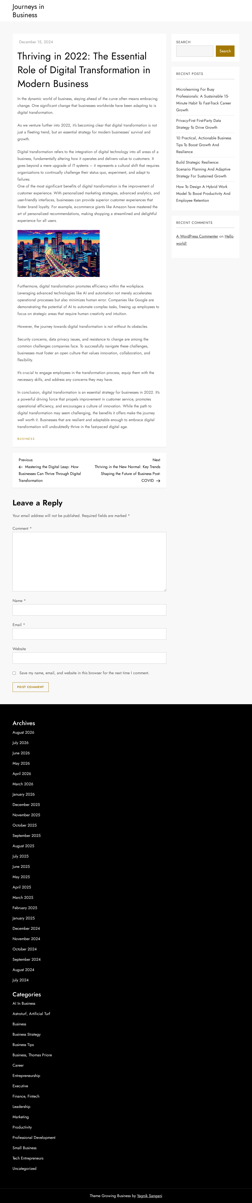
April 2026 (22, 773)
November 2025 (26, 815)
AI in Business (24, 1003)
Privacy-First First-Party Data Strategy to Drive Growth (198, 124)
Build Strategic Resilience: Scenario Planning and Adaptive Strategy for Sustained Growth (203, 169)
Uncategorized (24, 1168)
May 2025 (21, 877)
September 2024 (27, 959)
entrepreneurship (26, 1075)
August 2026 (23, 732)
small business (24, 1148)
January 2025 (24, 918)
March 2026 (23, 784)
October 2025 (25, 825)
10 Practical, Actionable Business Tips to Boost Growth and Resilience (203, 145)
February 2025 (25, 908)
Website (19, 649)
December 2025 (26, 804)
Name (19, 600)
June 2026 (21, 753)
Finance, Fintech (26, 1096)
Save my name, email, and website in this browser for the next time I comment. (84, 673)
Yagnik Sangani (149, 1196)
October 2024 (25, 949)
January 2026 (24, 794)
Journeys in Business (28, 10)
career (18, 1065)
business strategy (27, 1034)
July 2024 (21, 980)
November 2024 (26, 939)
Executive (20, 1086)
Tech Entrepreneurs (28, 1158)
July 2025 (21, 856)
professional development (34, 1137)
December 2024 (26, 928)
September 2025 (27, 835)
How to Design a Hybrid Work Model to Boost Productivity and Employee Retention (203, 193)
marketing (21, 1117)
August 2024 (23, 970)
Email (19, 625)
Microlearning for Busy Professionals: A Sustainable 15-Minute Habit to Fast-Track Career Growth (203, 99)
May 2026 (21, 763)
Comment (22, 528)
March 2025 (23, 897)
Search (183, 42)
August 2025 (23, 846)
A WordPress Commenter (197, 236)
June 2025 (21, 866)
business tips (23, 1044)
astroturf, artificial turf (31, 1014)
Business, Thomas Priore (32, 1055)
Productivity (22, 1127)
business (26, 439)
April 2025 (22, 887)
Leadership (21, 1106)
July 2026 (21, 742)
